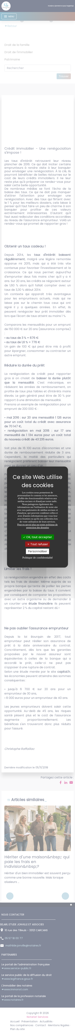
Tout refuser (39, 544)
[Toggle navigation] (9, 16)
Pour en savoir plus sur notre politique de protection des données (37, 526)
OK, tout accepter (38, 537)
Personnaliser (37, 551)
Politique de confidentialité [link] (37, 557)
